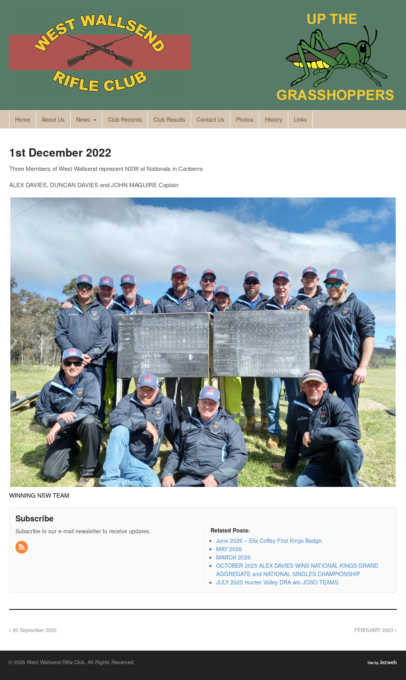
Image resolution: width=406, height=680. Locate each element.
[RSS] (22, 547)
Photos (244, 119)
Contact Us (210, 119)
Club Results (169, 119)
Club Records (125, 119)
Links (300, 119)
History (273, 119)
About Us (53, 119)
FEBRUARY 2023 (374, 630)
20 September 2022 (34, 630)
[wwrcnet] (100, 96)
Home (22, 119)
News (83, 119)
